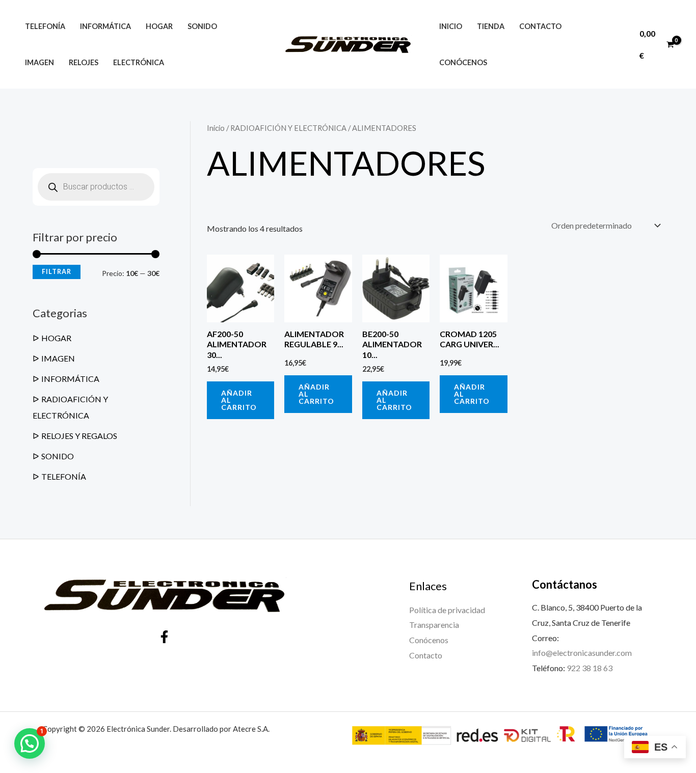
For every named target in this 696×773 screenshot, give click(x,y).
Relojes (83, 62)
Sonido (202, 26)
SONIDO (57, 456)
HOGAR (56, 338)
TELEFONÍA (63, 476)
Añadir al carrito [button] (239, 400)
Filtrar (56, 271)
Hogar (159, 26)
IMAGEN (58, 358)
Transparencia (434, 624)
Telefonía (45, 26)
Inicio (450, 26)
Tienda (490, 26)
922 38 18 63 (589, 668)
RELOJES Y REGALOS (79, 435)
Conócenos (463, 62)
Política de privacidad (447, 610)
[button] (29, 743)
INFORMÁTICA (70, 378)
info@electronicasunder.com (582, 652)
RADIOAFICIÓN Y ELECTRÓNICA (288, 127)
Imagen (39, 62)
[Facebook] (164, 636)
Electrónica (138, 62)
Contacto (540, 26)
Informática (105, 26)
